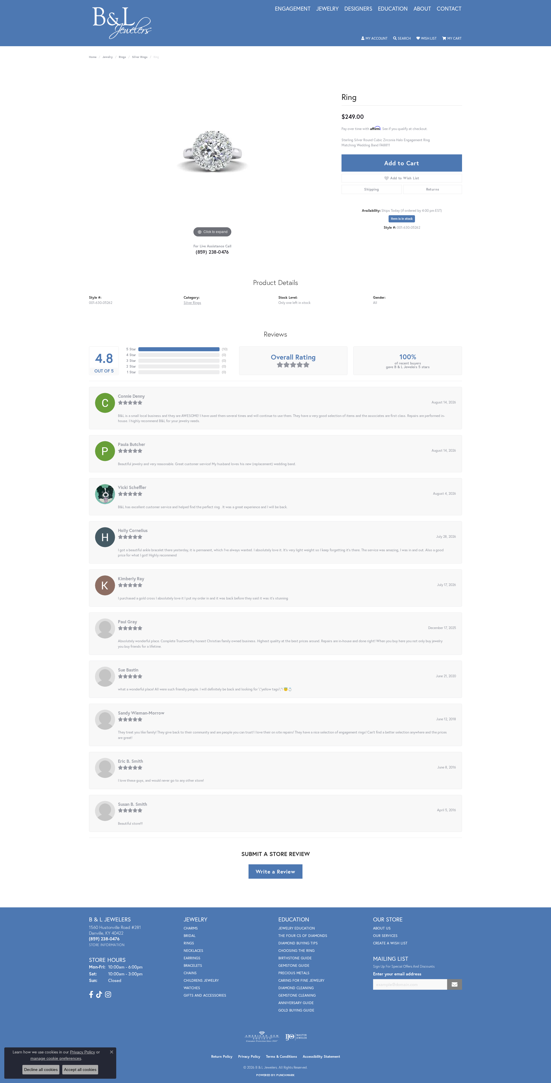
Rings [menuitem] (189, 943)
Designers (358, 9)
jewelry (107, 57)
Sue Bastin (128, 670)
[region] (212, 153)
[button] (374, 38)
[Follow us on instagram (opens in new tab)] (108, 994)
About (422, 9)
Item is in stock (402, 219)
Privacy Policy (249, 1056)
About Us (382, 928)
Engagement (293, 9)
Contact (449, 9)
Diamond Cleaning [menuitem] (296, 987)
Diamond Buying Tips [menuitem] (298, 943)
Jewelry (327, 9)
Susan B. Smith (132, 804)
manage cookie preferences (55, 1058)
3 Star (131, 360)
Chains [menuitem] (190, 973)
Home (92, 57)
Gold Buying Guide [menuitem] (296, 1010)
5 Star (131, 349)
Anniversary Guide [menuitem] (296, 1002)
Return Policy (221, 1056)
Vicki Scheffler (132, 487)
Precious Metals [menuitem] (293, 973)
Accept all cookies (80, 1069)
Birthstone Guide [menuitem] (295, 958)
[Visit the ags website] (262, 1037)
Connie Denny (131, 396)
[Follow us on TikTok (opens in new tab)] (99, 994)
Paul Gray (127, 621)
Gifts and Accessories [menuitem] (205, 995)
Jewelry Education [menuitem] (296, 928)
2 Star (131, 366)
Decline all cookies (41, 1069)
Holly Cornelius (133, 530)
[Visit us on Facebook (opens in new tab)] (91, 994)
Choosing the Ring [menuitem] (296, 950)
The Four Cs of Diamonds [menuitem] (302, 935)
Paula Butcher (131, 444)
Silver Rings (140, 57)
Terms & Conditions (281, 1056)
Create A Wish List (390, 943)
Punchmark (285, 1075)
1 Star (131, 372)
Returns (432, 189)
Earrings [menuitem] (192, 958)
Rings (122, 57)
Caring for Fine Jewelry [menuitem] (301, 980)
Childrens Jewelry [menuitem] (201, 980)
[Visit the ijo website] (296, 1037)
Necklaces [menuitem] (193, 950)
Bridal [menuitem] (189, 935)
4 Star (131, 355)
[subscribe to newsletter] (454, 984)
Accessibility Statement (321, 1056)
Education (393, 9)
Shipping (371, 189)
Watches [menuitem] (192, 987)
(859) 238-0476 (212, 252)
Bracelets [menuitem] (193, 965)
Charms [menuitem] (191, 928)
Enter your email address (397, 974)
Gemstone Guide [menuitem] (293, 965)
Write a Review (275, 871)
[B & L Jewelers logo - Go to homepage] (125, 23)
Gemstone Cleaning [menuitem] (297, 995)
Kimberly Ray (131, 578)
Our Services (385, 935)
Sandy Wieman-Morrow (141, 713)
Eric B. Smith (130, 761)
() (225, 349)
